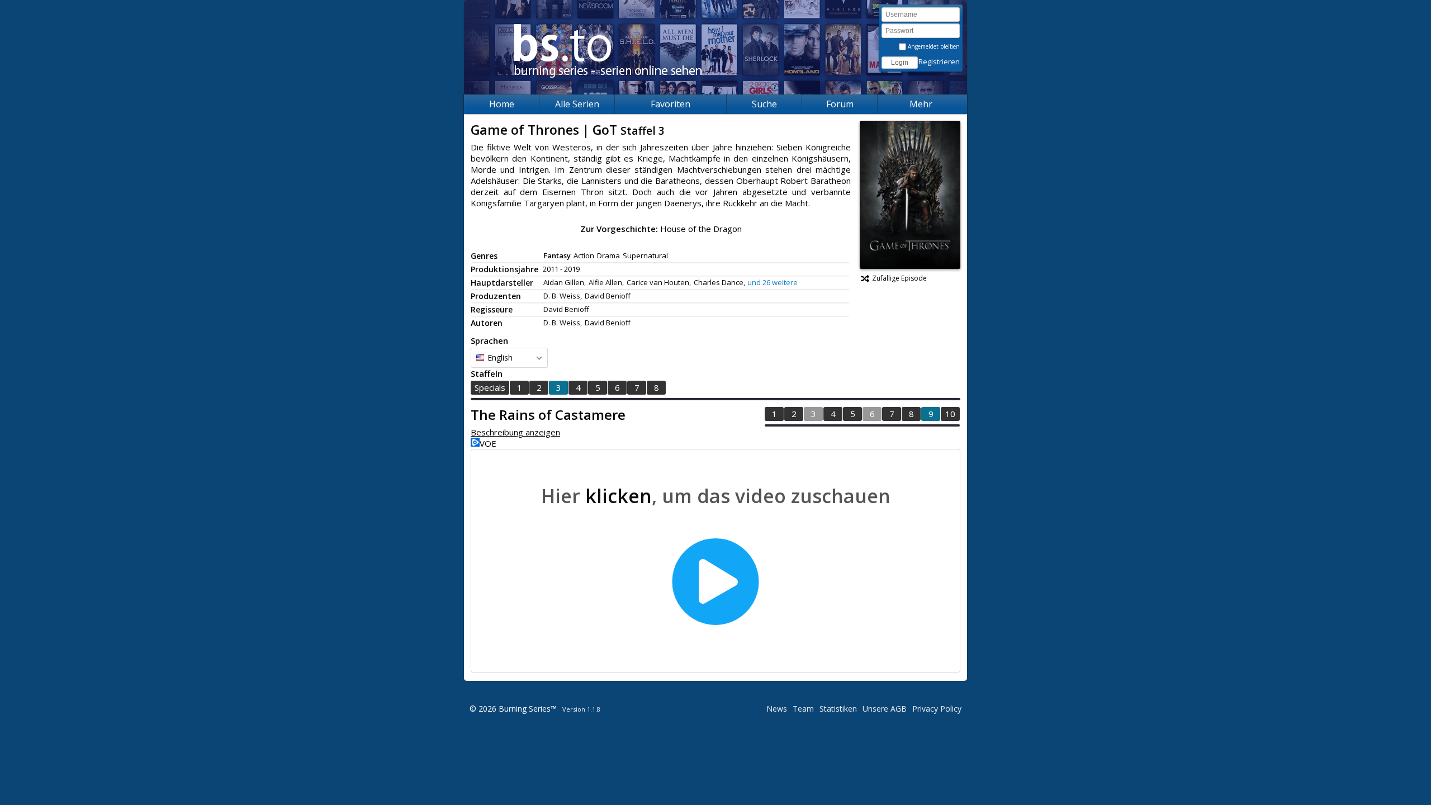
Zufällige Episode (899, 278)
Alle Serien (577, 104)
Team (803, 708)
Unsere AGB (885, 708)
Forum (840, 104)
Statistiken (838, 708)
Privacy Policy (936, 708)
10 (950, 413)
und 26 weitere (772, 282)
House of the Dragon (701, 228)
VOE (488, 443)
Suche (764, 104)
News (776, 708)
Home (501, 104)
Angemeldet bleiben (933, 46)
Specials (490, 387)
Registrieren (939, 61)
